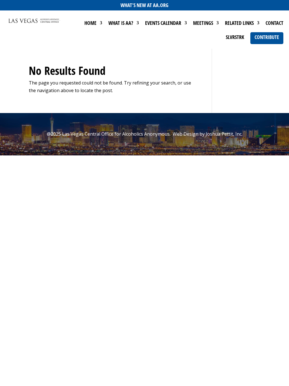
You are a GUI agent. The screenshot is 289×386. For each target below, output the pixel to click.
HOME (90, 23)
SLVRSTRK (235, 37)
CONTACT (274, 23)
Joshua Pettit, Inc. (224, 134)
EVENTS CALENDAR (163, 23)
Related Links (239, 23)
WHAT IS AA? (120, 23)
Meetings (203, 23)
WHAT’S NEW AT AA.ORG (144, 5)
